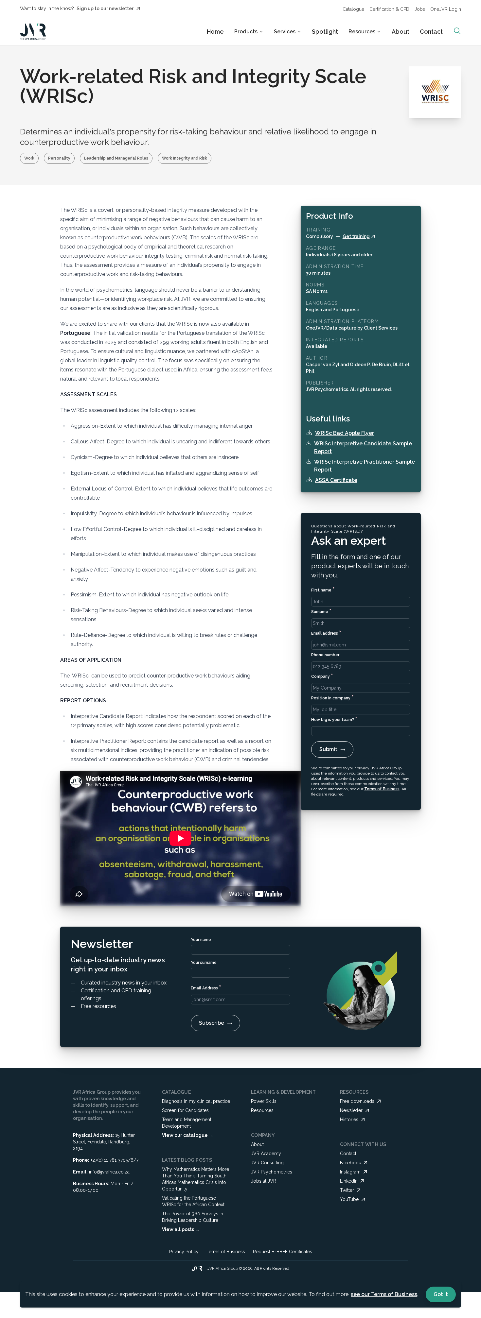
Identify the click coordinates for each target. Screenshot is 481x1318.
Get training (356, 236)
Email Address (206, 987)
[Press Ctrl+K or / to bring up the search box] (457, 31)
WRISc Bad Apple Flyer (344, 433)
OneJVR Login (445, 9)
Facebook (350, 1162)
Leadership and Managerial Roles (116, 158)
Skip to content (259, 11)
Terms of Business (382, 789)
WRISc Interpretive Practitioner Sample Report (364, 466)
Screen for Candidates (185, 1110)
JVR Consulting (267, 1162)
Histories (349, 1119)
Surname (321, 611)
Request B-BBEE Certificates (282, 1251)
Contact (431, 31)
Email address (326, 632)
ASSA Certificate (336, 480)
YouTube (349, 1199)
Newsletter (351, 1110)
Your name (201, 939)
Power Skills (263, 1101)
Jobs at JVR (263, 1181)
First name (323, 589)
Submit (328, 749)
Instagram (350, 1171)
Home (215, 31)
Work (29, 158)
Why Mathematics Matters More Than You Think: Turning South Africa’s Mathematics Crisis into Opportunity (195, 1179)
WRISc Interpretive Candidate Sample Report (363, 447)
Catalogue (353, 9)
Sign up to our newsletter (105, 8)
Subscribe (211, 1023)
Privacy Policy (184, 1251)
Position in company (332, 697)
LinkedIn (349, 1181)
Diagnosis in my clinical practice (196, 1101)
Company (322, 675)
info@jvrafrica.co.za (109, 1171)
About (400, 31)
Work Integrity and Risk (184, 158)
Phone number (325, 655)
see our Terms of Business (384, 1294)
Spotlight (325, 31)
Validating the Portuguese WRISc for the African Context (193, 1201)
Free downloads (357, 1101)
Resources (262, 1110)
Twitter (347, 1190)
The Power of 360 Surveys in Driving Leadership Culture (192, 1217)
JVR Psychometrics (271, 1171)
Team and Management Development (186, 1123)
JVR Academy (266, 1153)
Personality (59, 158)
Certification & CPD (389, 9)
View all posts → (181, 1229)
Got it (441, 1294)
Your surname (204, 962)
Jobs (420, 9)
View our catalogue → (187, 1135)
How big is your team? (334, 718)
